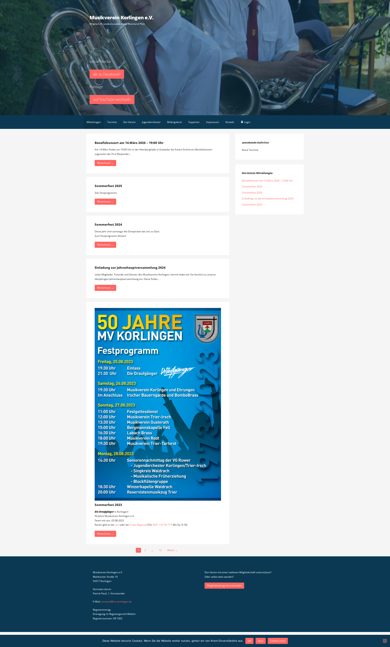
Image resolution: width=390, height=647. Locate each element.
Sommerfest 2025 (108, 186)
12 (160, 550)
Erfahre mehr (277, 641)
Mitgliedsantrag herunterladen (224, 585)
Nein (260, 641)
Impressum (212, 122)
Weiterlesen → (105, 163)
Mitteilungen (94, 122)
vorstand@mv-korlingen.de (116, 601)
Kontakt (229, 122)
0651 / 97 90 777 (162, 524)
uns (117, 524)
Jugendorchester (151, 122)
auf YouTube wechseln (112, 99)
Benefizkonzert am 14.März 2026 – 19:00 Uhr (129, 143)
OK (249, 641)
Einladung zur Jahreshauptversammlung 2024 (130, 267)
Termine (112, 122)
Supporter (194, 122)
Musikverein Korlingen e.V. (121, 17)
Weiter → (172, 550)
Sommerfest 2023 (108, 505)
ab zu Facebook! (106, 74)
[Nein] (385, 641)
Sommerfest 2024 (108, 224)
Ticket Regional (138, 524)
